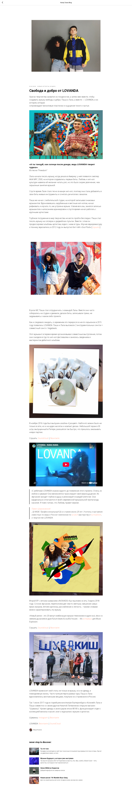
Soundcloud (43, 438)
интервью (87, 618)
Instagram (43, 717)
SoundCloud (55, 723)
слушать (96, 227)
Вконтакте (54, 438)
